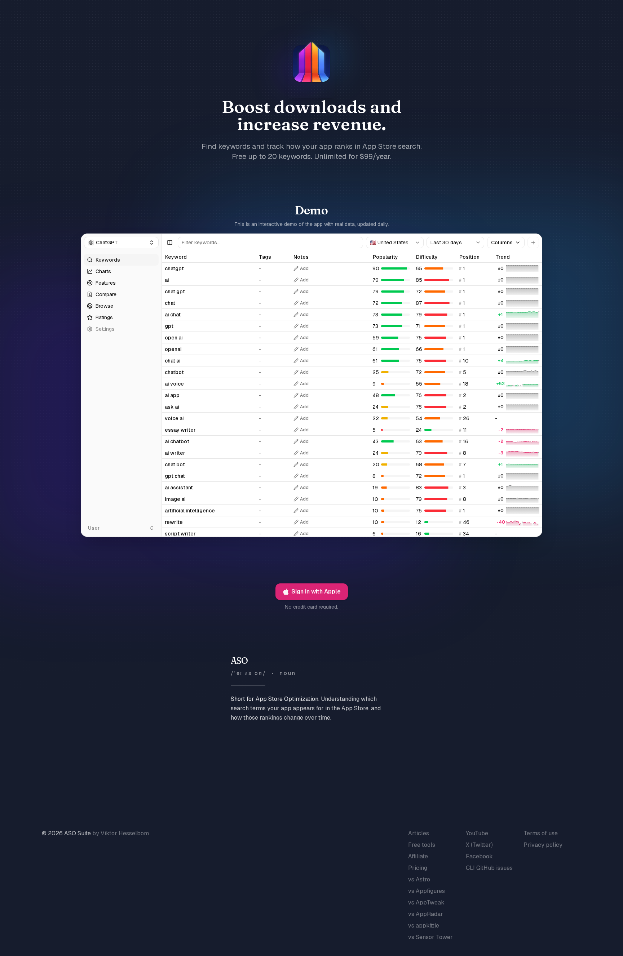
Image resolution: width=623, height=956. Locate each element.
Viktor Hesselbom (125, 833)
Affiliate (418, 856)
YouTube (477, 833)
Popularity (385, 257)
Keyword (176, 257)
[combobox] (395, 242)
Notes (301, 257)
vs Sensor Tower (430, 937)
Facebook (479, 856)
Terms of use (540, 833)
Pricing (417, 868)
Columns (502, 242)
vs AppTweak (426, 902)
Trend (502, 257)
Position (469, 257)
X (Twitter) (479, 845)
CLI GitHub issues (489, 868)
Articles (418, 833)
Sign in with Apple (316, 591)
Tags (265, 257)
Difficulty (427, 257)
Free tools (421, 845)
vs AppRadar (425, 914)
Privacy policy (542, 845)
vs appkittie (423, 925)
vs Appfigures (426, 891)
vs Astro (419, 879)
